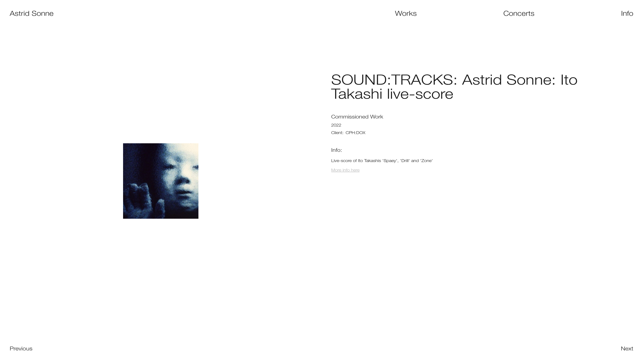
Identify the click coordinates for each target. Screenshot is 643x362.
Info (627, 13)
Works (406, 13)
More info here (345, 170)
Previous (21, 348)
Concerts (518, 13)
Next (627, 348)
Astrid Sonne (32, 13)
